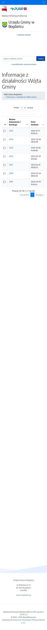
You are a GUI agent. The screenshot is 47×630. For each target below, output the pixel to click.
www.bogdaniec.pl (23, 595)
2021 (11, 165)
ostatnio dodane (24, 35)
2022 (11, 156)
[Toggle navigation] (43, 2)
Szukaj (40, 58)
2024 (11, 139)
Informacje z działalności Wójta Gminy (21, 97)
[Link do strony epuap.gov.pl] (18, 8)
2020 (11, 173)
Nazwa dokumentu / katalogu (15, 122)
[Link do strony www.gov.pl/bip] (6, 8)
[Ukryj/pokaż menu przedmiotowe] (3, 2)
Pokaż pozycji (23, 107)
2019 (11, 182)
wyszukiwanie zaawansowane (24, 64)
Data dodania (34, 123)
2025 (11, 131)
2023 (11, 148)
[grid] (23, 151)
